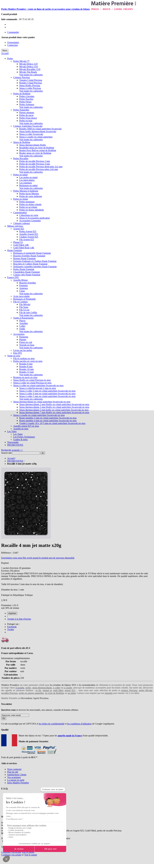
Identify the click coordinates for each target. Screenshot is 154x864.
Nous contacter (14, 769)
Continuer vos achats (11, 852)
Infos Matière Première (18, 782)
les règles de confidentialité (51, 723)
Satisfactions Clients (16, 774)
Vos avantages (14, 777)
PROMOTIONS (15, 461)
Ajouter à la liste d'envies (19, 619)
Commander (13, 32)
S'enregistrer (13, 42)
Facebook (12, 626)
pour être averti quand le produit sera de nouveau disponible (37, 558)
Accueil (5, 53)
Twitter (10, 629)
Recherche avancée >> (12, 450)
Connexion (12, 45)
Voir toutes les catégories (31, 74)
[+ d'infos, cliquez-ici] (38, 754)
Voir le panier (28, 852)
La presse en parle (15, 780)
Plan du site (12, 772)
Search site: (6, 453)
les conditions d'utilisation (79, 723)
